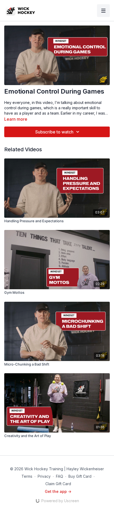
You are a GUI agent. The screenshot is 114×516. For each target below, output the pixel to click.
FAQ (59, 476)
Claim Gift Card (58, 483)
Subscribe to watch (54, 132)
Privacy (44, 476)
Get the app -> (58, 491)
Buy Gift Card (79, 476)
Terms (26, 476)
